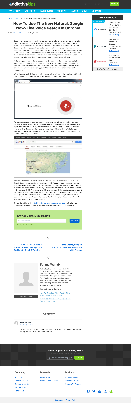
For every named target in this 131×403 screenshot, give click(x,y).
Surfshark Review (72, 381)
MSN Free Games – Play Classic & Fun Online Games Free (55, 300)
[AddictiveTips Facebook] (88, 391)
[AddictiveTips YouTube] (99, 391)
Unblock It (30, 11)
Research (45, 372)
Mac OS (74, 11)
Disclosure (59, 400)
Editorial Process (21, 381)
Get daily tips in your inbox (33, 216)
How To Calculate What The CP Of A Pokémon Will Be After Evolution (55, 294)
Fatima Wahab (16, 33)
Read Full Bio (26, 296)
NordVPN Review (72, 377)
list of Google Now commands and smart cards (50, 203)
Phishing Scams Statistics (50, 381)
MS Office (96, 11)
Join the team (20, 387)
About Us (18, 377)
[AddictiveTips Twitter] (93, 391)
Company (20, 372)
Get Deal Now (113, 35)
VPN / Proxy (15, 11)
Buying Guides (46, 11)
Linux (84, 11)
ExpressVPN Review (73, 384)
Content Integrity (22, 384)
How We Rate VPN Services (107, 69)
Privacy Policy (71, 400)
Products (70, 372)
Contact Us (19, 391)
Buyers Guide (45, 377)
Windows (62, 11)
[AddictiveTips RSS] (105, 391)
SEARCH (114, 4)
